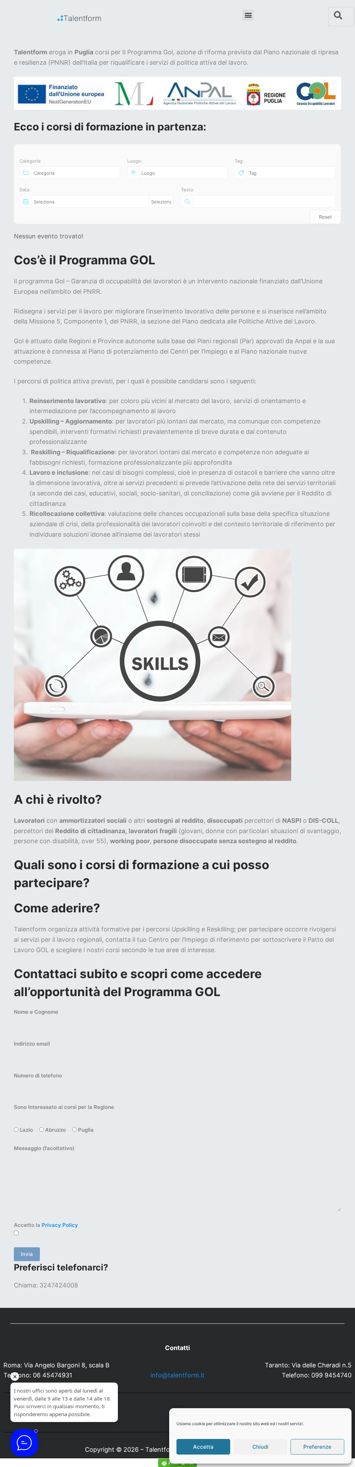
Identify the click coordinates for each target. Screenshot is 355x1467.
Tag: (239, 161)
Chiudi (260, 1446)
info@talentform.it (177, 1375)
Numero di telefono (38, 1075)
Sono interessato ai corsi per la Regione (64, 1107)
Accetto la (46, 1225)
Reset (325, 217)
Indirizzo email (32, 1043)
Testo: (187, 189)
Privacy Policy (60, 1225)
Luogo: (134, 161)
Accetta (203, 1446)
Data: (25, 189)
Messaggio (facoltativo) (44, 1148)
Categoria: (30, 161)
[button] (248, 15)
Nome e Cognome (36, 1012)
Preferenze (317, 1446)
